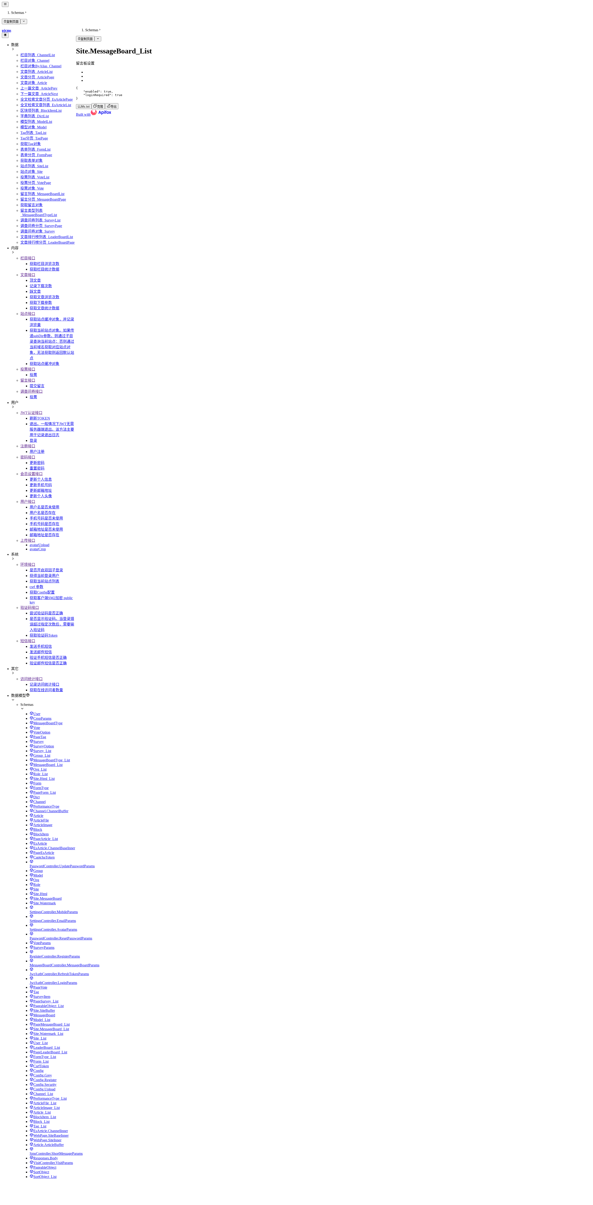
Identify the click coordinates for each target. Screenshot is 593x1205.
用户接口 (27, 502)
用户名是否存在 (43, 513)
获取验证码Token (43, 635)
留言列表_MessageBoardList (42, 194)
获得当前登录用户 (44, 576)
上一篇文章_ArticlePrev (38, 88)
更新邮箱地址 (41, 490)
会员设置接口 (31, 474)
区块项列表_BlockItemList (41, 110)
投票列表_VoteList (34, 177)
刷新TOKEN (40, 418)
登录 (33, 440)
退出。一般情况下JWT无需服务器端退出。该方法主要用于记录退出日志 (52, 429)
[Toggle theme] (5, 35)
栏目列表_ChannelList (37, 55)
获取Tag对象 (30, 144)
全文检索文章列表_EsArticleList (45, 105)
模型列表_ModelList (36, 122)
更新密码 (37, 463)
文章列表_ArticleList (36, 72)
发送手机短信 (41, 646)
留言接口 (27, 380)
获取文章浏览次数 (44, 297)
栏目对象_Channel (34, 60)
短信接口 (27, 641)
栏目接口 (27, 258)
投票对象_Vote (32, 188)
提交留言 (37, 386)
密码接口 (27, 457)
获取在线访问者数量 (46, 690)
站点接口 (27, 314)
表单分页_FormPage (36, 155)
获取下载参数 (41, 303)
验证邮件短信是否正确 (48, 663)
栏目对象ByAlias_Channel (40, 66)
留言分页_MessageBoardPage (43, 199)
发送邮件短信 (41, 652)
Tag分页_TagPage (34, 138)
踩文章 (35, 291)
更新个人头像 (41, 496)
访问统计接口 (31, 679)
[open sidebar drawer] (5, 4)
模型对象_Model (33, 127)
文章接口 (27, 275)
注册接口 (27, 446)
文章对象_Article (33, 83)
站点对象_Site (31, 172)
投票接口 (27, 369)
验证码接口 (29, 608)
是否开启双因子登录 (46, 570)
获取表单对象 (31, 160)
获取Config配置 (42, 592)
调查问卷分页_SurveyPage (41, 226)
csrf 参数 (36, 587)
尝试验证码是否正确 (46, 613)
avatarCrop (38, 549)
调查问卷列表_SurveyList (40, 220)
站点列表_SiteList (34, 166)
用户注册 (37, 452)
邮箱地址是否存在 (44, 535)
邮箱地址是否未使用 (46, 529)
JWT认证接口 (31, 413)
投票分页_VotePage (35, 183)
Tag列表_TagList (33, 133)
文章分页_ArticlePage (37, 77)
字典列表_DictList (34, 116)
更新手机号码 (41, 485)
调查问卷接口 (31, 391)
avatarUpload (39, 545)
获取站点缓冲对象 (44, 364)
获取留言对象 (31, 205)
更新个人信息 (41, 479)
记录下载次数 (41, 286)
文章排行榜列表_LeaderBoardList (46, 237)
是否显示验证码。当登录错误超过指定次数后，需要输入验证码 (52, 624)
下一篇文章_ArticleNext (39, 94)
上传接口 (27, 540)
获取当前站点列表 (44, 581)
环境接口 (27, 565)
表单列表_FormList (35, 149)
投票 (33, 375)
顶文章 (35, 280)
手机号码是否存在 (44, 524)
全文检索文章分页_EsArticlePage (46, 99)
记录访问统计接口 (44, 684)
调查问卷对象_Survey (37, 231)
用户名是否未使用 (44, 507)
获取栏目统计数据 (44, 269)
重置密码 (37, 468)
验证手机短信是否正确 (48, 658)
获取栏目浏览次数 (44, 264)
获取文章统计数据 (44, 308)
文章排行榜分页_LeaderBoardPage (47, 242)
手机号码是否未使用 (46, 518)
